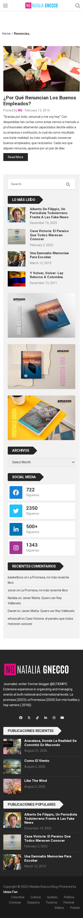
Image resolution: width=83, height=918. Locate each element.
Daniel (12, 611)
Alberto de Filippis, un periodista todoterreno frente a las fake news (49, 213)
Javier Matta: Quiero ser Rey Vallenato (48, 611)
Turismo (51, 902)
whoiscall (14, 618)
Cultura (36, 897)
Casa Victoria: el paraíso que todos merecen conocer (49, 235)
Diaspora (33, 902)
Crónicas (15, 902)
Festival (69, 902)
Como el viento (36, 761)
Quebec (52, 897)
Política (69, 897)
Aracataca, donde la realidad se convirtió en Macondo (50, 743)
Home (6, 33)
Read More (15, 157)
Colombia (17, 897)
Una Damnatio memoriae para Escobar (49, 255)
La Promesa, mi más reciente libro (44, 590)
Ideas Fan (10, 892)
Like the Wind (35, 781)
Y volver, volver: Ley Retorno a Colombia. (47, 275)
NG (20, 110)
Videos (59, 907)
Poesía (75, 907)
